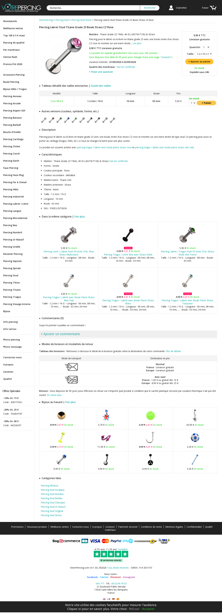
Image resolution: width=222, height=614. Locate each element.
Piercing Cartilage (13, 139)
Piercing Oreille (11, 246)
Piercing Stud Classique (53, 502)
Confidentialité (194, 526)
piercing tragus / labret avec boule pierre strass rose (104, 147)
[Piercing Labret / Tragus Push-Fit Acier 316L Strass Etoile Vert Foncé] (187, 244)
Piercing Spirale (12, 268)
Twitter (104, 577)
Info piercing (10, 321)
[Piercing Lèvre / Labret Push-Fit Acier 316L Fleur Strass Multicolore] (68, 244)
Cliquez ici (74, 609)
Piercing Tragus (12, 296)
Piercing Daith (11, 160)
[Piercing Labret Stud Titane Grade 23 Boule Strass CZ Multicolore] (112, 123)
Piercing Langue (12, 210)
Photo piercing (11, 339)
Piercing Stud (10, 275)
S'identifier (181, 7)
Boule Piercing (11, 81)
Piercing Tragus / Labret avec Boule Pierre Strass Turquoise (187, 302)
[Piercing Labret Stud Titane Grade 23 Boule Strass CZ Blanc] (44, 123)
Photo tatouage (12, 346)
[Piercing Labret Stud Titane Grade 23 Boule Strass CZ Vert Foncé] (59, 123)
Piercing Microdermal (15, 218)
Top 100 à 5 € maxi (14, 35)
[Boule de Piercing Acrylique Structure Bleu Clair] (195, 443)
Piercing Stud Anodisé (52, 494)
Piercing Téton (11, 282)
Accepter (148, 609)
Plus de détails (173, 351)
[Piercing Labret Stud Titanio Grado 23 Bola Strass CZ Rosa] (117, 599)
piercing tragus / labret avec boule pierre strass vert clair (164, 147)
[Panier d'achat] (213, 10)
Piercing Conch (11, 153)
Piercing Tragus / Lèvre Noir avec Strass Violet (128, 254)
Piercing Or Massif (13, 239)
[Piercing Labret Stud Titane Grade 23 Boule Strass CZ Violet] (97, 123)
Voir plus (79, 216)
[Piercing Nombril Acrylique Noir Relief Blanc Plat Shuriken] (150, 465)
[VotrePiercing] (21, 11)
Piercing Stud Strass (51, 515)
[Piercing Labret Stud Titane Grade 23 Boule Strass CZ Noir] (89, 123)
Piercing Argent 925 (14, 110)
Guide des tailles (101, 85)
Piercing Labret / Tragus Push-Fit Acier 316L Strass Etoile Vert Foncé (187, 253)
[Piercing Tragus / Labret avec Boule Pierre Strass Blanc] (128, 290)
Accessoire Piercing (14, 74)
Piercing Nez (10, 225)
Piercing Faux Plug (13, 175)
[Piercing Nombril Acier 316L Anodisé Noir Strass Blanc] (106, 465)
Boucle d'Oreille (12, 132)
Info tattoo (9, 329)
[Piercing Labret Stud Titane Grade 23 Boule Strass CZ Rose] (63, 79)
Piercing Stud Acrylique (53, 489)
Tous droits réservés (118, 567)
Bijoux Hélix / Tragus (15, 89)
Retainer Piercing (13, 253)
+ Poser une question (101, 71)
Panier (205, 7)
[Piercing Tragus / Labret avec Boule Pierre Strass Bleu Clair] (68, 290)
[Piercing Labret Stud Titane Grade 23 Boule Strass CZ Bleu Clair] (105, 123)
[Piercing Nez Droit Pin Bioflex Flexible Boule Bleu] (195, 465)
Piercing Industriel (13, 196)
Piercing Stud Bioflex (51, 498)
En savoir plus (54, 395)
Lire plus (137, 43)
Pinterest (116, 577)
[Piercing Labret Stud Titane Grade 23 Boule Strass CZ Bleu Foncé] (67, 123)
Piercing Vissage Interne (16, 304)
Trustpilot (123, 549)
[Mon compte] (171, 10)
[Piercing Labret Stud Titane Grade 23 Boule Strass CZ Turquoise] (82, 123)
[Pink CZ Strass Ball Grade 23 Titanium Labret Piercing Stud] (104, 599)
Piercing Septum (12, 261)
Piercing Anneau (12, 96)
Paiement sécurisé (127, 526)
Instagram (129, 577)
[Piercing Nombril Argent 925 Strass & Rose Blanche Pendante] (195, 421)
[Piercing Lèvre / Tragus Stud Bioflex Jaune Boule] (61, 443)
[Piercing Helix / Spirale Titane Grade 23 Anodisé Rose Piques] (106, 443)
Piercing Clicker (11, 146)
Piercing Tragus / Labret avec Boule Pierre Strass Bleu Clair (69, 299)
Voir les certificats (126, 66)
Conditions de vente (151, 526)
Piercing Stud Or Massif (53, 506)
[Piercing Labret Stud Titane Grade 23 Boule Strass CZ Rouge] (51, 123)
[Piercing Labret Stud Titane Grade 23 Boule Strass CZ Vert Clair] (74, 123)
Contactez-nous (12, 357)
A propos (8, 364)
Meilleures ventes (13, 28)
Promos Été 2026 (12, 64)
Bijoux (6, 311)
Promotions (17, 526)
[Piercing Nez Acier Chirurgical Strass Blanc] (150, 443)
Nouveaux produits (37, 526)
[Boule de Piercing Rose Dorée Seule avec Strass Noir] (61, 421)
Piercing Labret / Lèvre (15, 203)
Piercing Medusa (49, 485)
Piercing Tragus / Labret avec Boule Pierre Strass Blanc (128, 302)
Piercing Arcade (12, 103)
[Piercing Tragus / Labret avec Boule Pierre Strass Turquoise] (187, 290)
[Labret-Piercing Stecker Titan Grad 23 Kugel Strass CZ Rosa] (113, 599)
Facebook (92, 577)
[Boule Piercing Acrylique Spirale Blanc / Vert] (150, 421)
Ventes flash (10, 56)
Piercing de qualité (13, 42)
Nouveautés (10, 21)
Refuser (134, 609)
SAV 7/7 (100, 583)
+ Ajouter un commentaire (60, 334)
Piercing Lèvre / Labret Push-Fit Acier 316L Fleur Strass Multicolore (69, 253)
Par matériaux (11, 49)
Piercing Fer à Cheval (14, 182)
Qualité (7, 378)
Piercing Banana (12, 117)
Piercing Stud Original (52, 511)
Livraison (8, 371)
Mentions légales (174, 526)
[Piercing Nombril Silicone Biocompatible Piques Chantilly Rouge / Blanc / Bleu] (106, 421)
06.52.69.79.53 (118, 583)
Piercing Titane (11, 289)
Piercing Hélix (10, 189)
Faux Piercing (10, 167)
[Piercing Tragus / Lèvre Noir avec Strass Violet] (128, 244)
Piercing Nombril (12, 232)
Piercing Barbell (12, 124)
